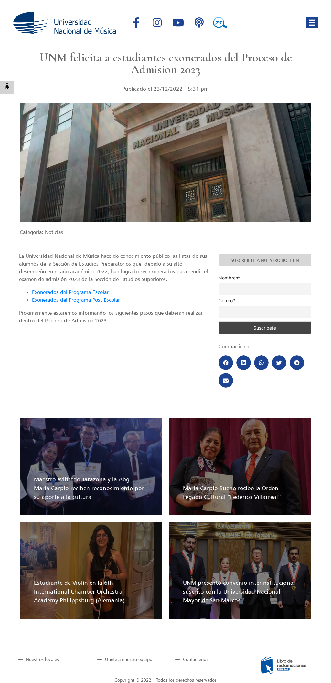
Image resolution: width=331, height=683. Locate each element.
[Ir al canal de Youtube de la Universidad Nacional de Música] (178, 22)
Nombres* (229, 278)
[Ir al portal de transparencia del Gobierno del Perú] (220, 22)
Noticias (54, 232)
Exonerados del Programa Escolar (70, 292)
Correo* (227, 301)
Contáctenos (195, 659)
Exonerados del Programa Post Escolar (76, 300)
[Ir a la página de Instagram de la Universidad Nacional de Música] (157, 22)
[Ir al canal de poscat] (199, 22)
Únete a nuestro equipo (128, 659)
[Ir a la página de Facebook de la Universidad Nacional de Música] (136, 22)
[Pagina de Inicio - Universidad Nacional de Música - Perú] (64, 23)
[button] (312, 22)
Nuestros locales (42, 659)
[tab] (47, 659)
